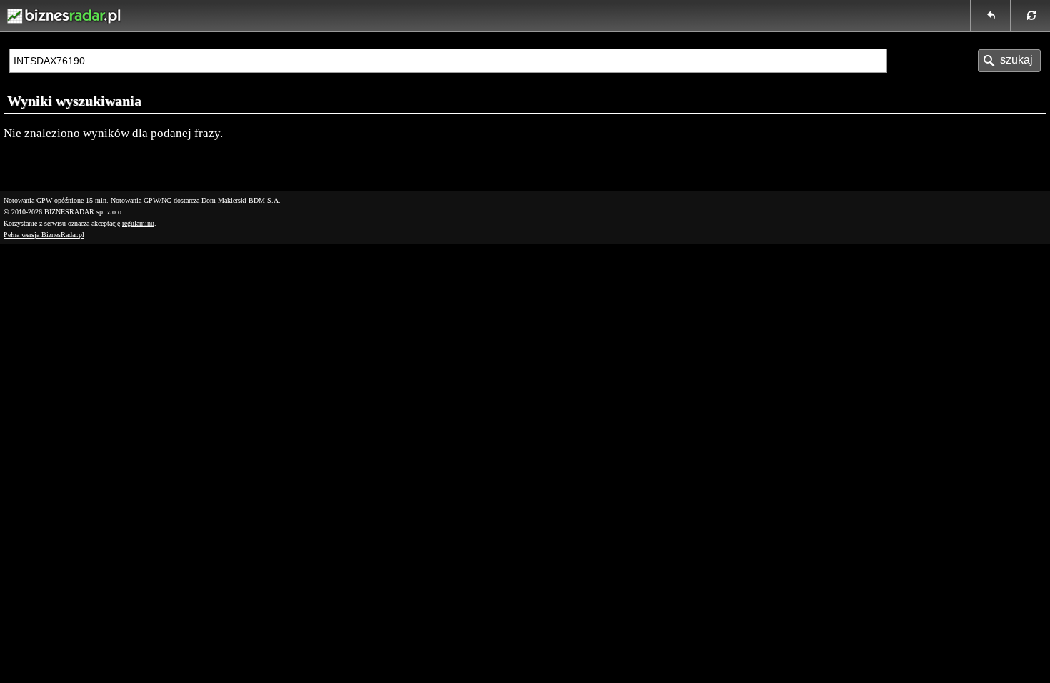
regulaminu (138, 223)
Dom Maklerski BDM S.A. (241, 200)
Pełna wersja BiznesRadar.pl (44, 235)
